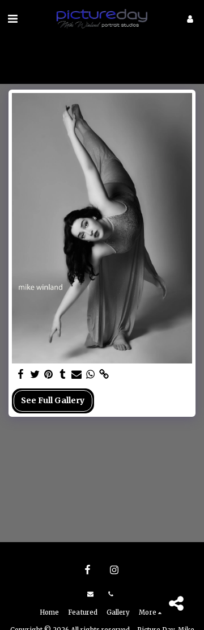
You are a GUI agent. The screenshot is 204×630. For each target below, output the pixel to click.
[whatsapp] (91, 374)
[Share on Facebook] (21, 374)
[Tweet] (35, 374)
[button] (12, 18)
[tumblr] (63, 374)
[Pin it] (49, 374)
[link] (104, 374)
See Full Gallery (52, 400)
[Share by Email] (76, 374)
